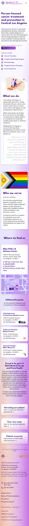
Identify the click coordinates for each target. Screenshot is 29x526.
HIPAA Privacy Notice (7, 514)
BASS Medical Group (14, 366)
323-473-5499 (10, 264)
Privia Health (17, 368)
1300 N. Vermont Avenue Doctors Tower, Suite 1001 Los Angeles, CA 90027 (9, 467)
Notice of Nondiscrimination (10, 496)
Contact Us (4, 511)
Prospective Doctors (7, 501)
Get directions (10, 266)
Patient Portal (5, 493)
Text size (15, 507)
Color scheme (5, 507)
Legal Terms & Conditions (9, 517)
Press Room (5, 499)
